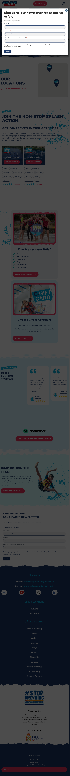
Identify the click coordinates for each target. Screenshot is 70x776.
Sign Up (8, 51)
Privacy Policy (17, 47)
